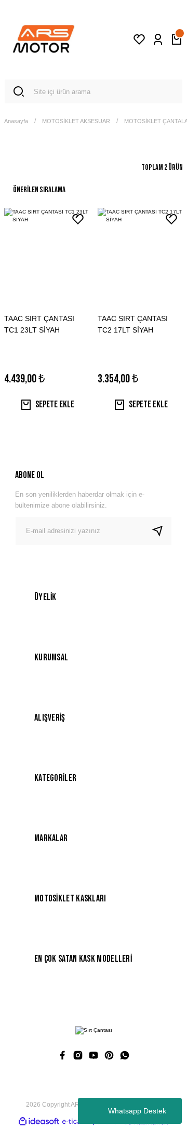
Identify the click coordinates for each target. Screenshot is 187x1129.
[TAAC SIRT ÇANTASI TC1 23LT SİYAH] (46, 248)
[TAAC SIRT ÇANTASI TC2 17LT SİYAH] (140, 248)
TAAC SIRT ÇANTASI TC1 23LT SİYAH (39, 324)
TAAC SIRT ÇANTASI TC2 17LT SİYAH (133, 324)
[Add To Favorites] (78, 219)
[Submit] (161, 531)
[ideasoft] (39, 1121)
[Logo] (43, 39)
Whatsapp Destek (137, 1111)
